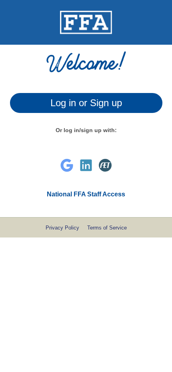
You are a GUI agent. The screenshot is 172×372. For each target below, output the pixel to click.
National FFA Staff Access (86, 194)
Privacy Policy (62, 228)
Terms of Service (107, 228)
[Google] (66, 165)
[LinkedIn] (86, 165)
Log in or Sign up (86, 102)
